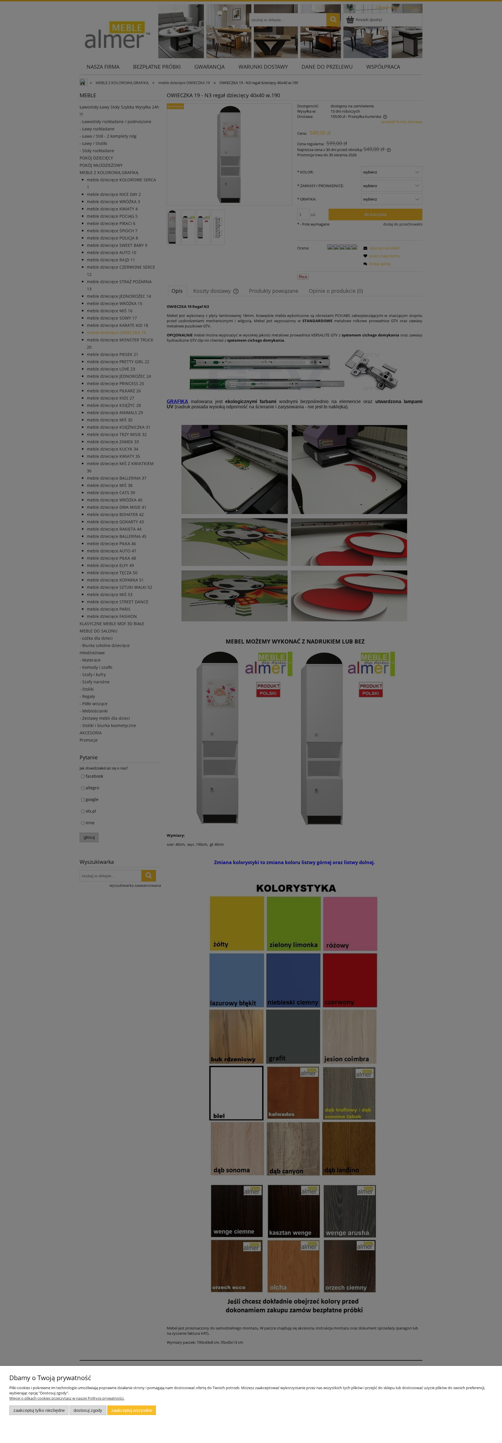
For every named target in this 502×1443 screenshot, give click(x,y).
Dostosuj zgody (87, 1410)
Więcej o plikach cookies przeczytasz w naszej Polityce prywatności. (66, 1398)
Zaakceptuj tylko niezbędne (39, 1410)
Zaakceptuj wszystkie (131, 1410)
